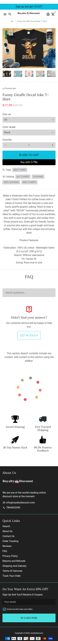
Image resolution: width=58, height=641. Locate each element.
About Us (7, 531)
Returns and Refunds (13, 560)
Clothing (38, 176)
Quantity (7, 139)
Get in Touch (29, 335)
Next (53, 48)
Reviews (6, 546)
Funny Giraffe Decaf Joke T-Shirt (32, 21)
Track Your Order (11, 575)
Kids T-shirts (29, 182)
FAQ (4, 551)
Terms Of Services (12, 570)
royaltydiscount (36, 633)
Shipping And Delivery (14, 565)
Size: (6, 114)
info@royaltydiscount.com (19, 502)
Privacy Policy (10, 556)
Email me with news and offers (19, 609)
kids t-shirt (20, 169)
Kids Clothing (11, 182)
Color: (8, 127)
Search (6, 526)
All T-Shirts (23, 176)
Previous (5, 48)
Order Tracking (10, 541)
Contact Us (8, 536)
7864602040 (11, 507)
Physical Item (9, 88)
